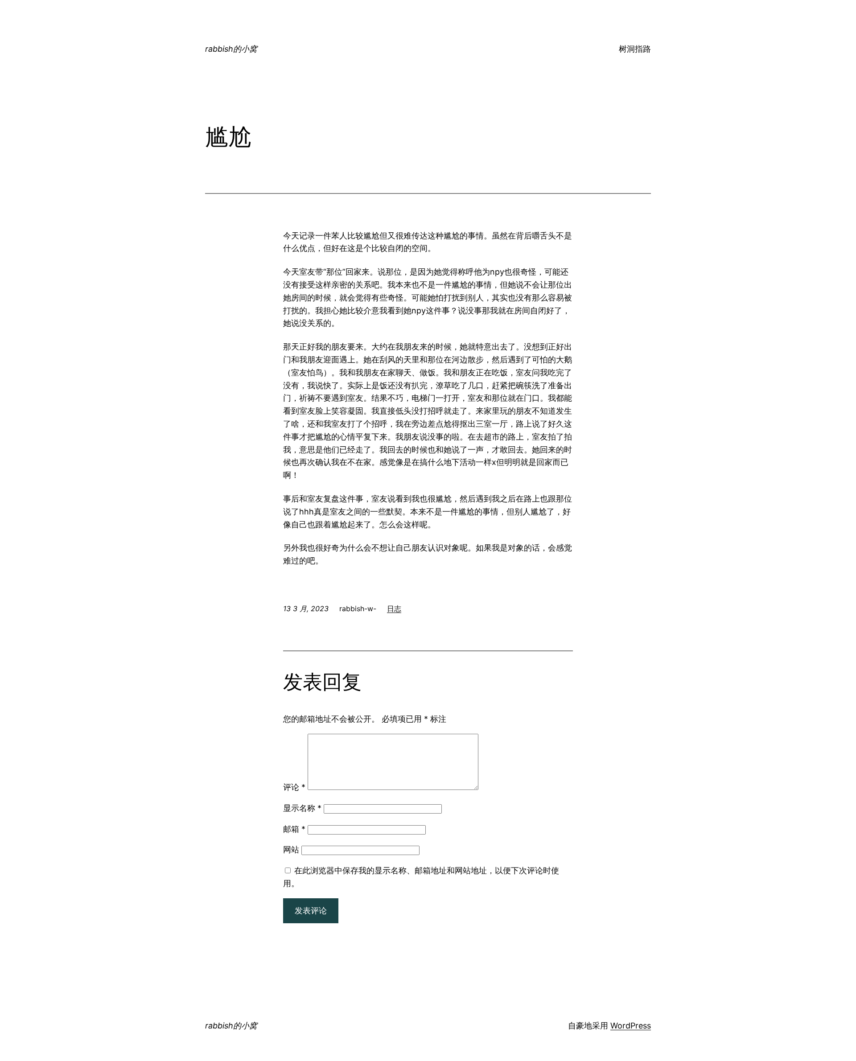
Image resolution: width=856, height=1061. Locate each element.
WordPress (630, 1025)
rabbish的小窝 (231, 48)
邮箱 (294, 829)
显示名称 (302, 808)
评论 (294, 787)
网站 (291, 849)
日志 (394, 608)
